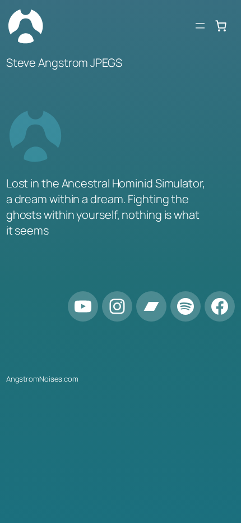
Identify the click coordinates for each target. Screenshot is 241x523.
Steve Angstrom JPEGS (64, 62)
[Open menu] (200, 26)
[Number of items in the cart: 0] (221, 26)
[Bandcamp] (151, 306)
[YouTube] (83, 306)
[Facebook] (220, 306)
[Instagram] (117, 306)
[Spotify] (185, 306)
